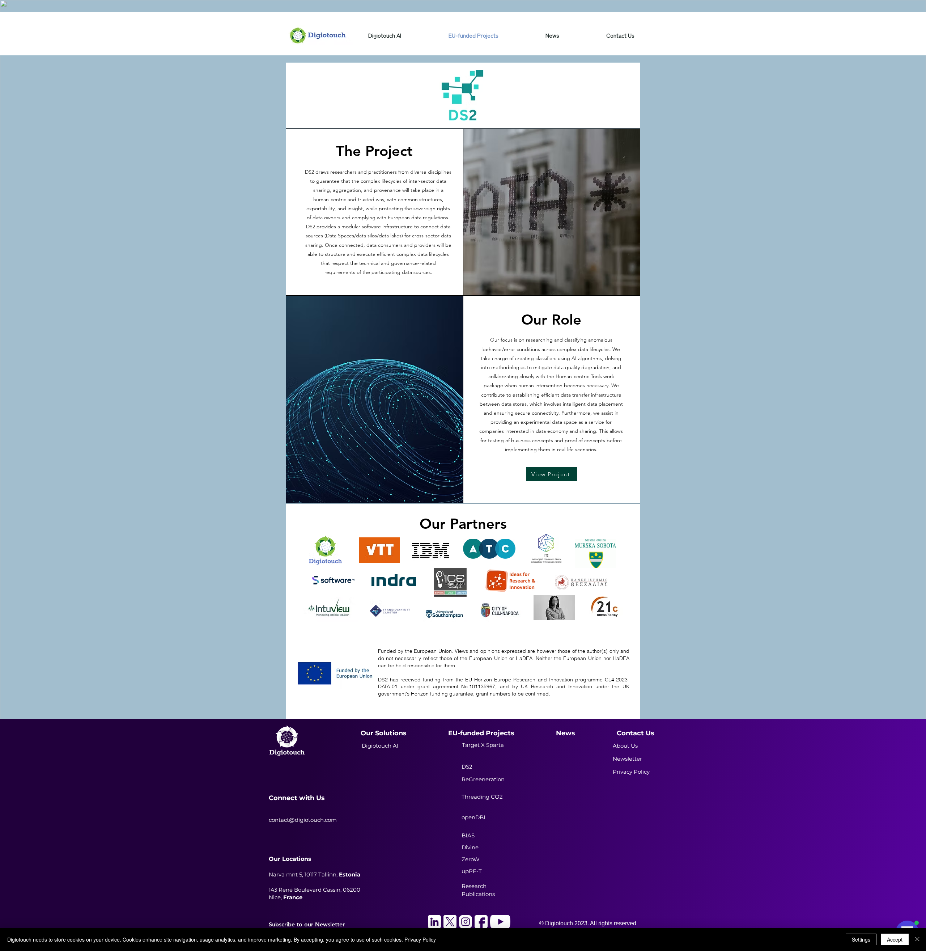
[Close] (917, 939)
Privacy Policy (420, 939)
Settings (861, 939)
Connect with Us (297, 798)
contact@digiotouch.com (303, 819)
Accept (894, 939)
